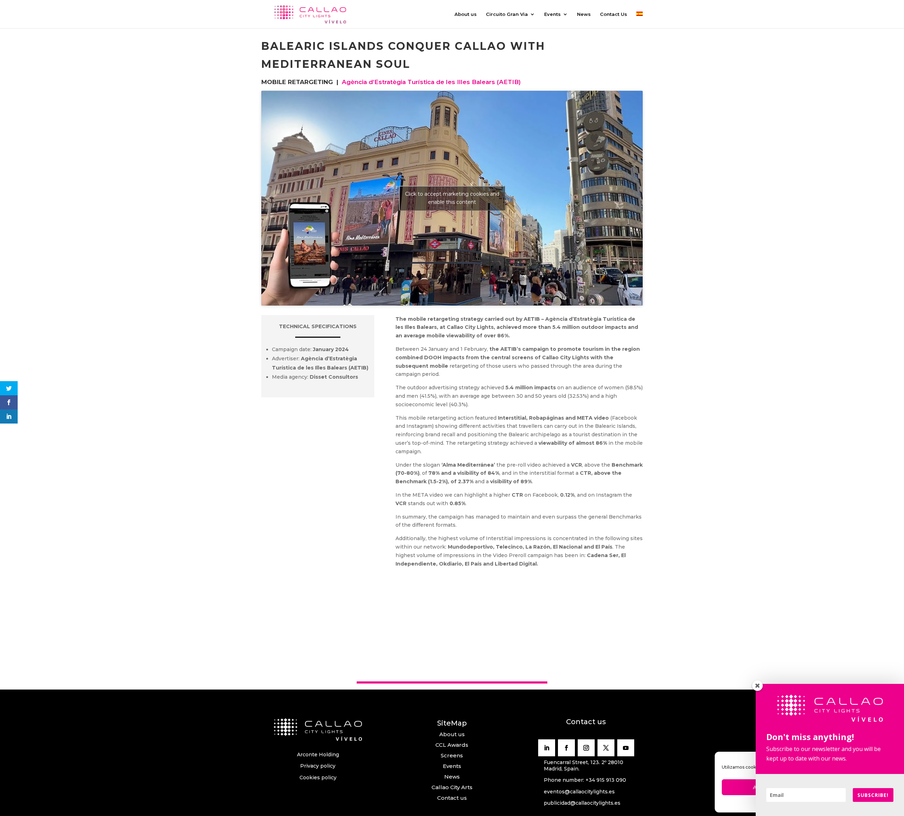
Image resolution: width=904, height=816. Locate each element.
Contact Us (613, 14)
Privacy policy (317, 766)
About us (465, 14)
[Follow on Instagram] (586, 747)
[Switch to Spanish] (639, 20)
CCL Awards (451, 744)
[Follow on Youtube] (625, 747)
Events (552, 14)
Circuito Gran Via (507, 14)
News (584, 14)
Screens (452, 755)
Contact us (452, 797)
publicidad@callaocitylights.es (582, 803)
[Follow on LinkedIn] (546, 747)
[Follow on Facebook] (566, 747)
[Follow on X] (605, 747)
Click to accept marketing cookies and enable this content (452, 198)
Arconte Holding (318, 754)
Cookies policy (318, 777)
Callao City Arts (452, 787)
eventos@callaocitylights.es (579, 791)
